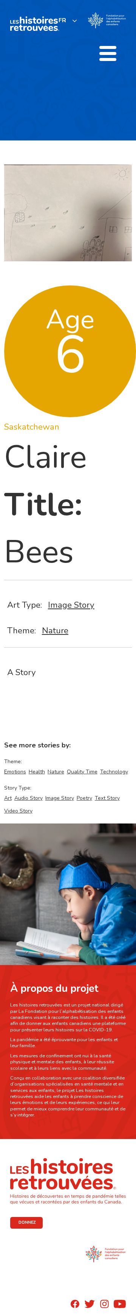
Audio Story (28, 798)
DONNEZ (27, 1222)
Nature (55, 630)
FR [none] (62, 20)
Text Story (107, 798)
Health (37, 771)
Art (8, 798)
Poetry (84, 798)
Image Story (71, 605)
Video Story (18, 810)
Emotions (15, 771)
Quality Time (82, 771)
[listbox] (68, 20)
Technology (114, 771)
